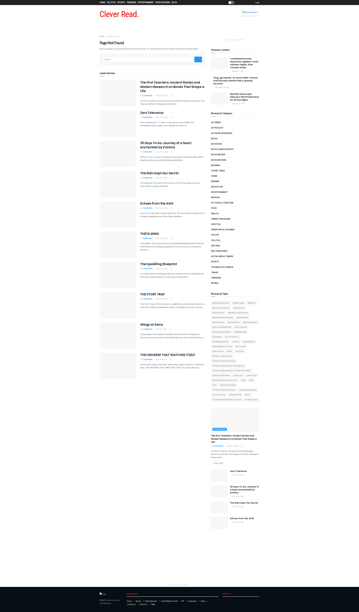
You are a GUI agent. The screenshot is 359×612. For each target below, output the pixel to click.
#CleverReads (241, 327)
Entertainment (146, 2)
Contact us (131, 604)
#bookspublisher (250, 322)
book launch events (222, 149)
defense (215, 181)
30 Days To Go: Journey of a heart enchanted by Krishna (165, 145)
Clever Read (147, 95)
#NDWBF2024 (240, 332)
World (214, 283)
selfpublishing (235, 395)
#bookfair (252, 303)
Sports (121, 2)
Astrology (217, 127)
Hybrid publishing (221, 219)
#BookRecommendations (222, 317)
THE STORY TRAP (152, 294)
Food (214, 208)
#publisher (217, 337)
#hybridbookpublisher (221, 332)
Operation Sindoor (228, 385)
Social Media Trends (169, 601)
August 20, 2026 (161, 95)
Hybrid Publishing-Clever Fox (225, 380)
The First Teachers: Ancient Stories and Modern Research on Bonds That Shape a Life (172, 86)
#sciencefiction (232, 337)
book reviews (218, 351)
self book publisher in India (224, 390)
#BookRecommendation (238, 313)
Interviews (192, 601)
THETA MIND (149, 234)
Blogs (214, 138)
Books (138, 601)
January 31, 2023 (237, 103)
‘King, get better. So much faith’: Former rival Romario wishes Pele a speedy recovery (235, 80)
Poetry (215, 235)
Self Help (215, 245)
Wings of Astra (151, 324)
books (229, 351)
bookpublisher (249, 342)
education (217, 186)
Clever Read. (119, 14)
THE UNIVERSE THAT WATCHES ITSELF (167, 355)
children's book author (222, 356)
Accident (216, 122)
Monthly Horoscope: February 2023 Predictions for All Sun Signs (244, 97)
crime (214, 176)
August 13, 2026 (161, 208)
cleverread (238, 375)
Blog (174, 2)
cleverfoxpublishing (221, 375)
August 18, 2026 (161, 152)
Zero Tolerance (152, 113)
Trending (131, 2)
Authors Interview (221, 133)
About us (143, 604)
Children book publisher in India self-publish (231, 370)
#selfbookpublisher (220, 342)
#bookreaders (218, 313)
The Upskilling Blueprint (158, 264)
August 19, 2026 (161, 117)
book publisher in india (222, 346)
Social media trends (222, 256)
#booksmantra (234, 322)
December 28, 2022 (221, 87)
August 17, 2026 (161, 178)
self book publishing (247, 390)
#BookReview (242, 317)
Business (215, 165)
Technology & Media (222, 267)
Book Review (218, 154)
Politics (111, 2)
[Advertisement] (179, 563)
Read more (218, 463)
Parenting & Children (222, 229)
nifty (214, 385)
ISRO (251, 380)
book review (241, 346)
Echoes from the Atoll (156, 203)
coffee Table (218, 170)
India (243, 380)
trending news (251, 399)
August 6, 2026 (161, 359)
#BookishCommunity (221, 308)
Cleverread (109, 600)
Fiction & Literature (222, 202)
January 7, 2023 (237, 71)
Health (215, 213)
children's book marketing (223, 361)
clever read (252, 375)
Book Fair (216, 144)
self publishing (219, 251)
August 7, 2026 (161, 329)
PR (183, 601)
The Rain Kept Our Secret (159, 173)
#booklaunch (238, 308)
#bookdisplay (238, 303)
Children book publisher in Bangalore (228, 366)
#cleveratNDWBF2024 (221, 327)
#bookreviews (218, 322)
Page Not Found (113, 36)
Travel (214, 272)
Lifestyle (216, 224)
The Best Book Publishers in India (226, 399)
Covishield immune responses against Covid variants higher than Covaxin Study (244, 63)
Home (102, 2)
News (203, 601)
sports (247, 395)
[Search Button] (198, 59)
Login (257, 2)
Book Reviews (163, 2)
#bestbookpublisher (220, 303)
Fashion (215, 197)
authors (236, 342)
